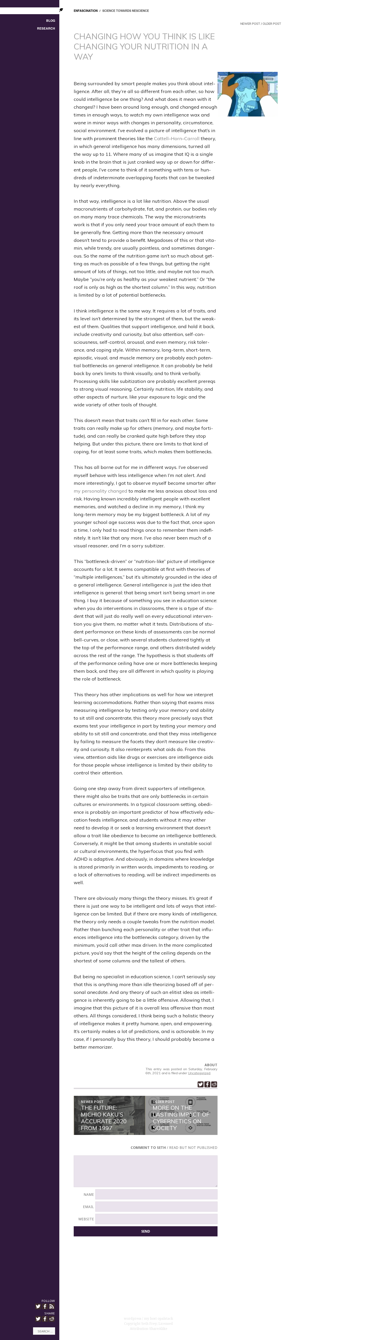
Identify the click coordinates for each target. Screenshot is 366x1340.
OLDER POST (272, 24)
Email (88, 1206)
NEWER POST (250, 24)
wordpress (133, 1318)
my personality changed (100, 491)
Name (89, 1194)
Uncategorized (199, 1073)
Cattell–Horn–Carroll (177, 138)
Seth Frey (149, 1323)
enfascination (86, 10)
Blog (50, 20)
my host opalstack (158, 1318)
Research (46, 28)
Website (86, 1219)
